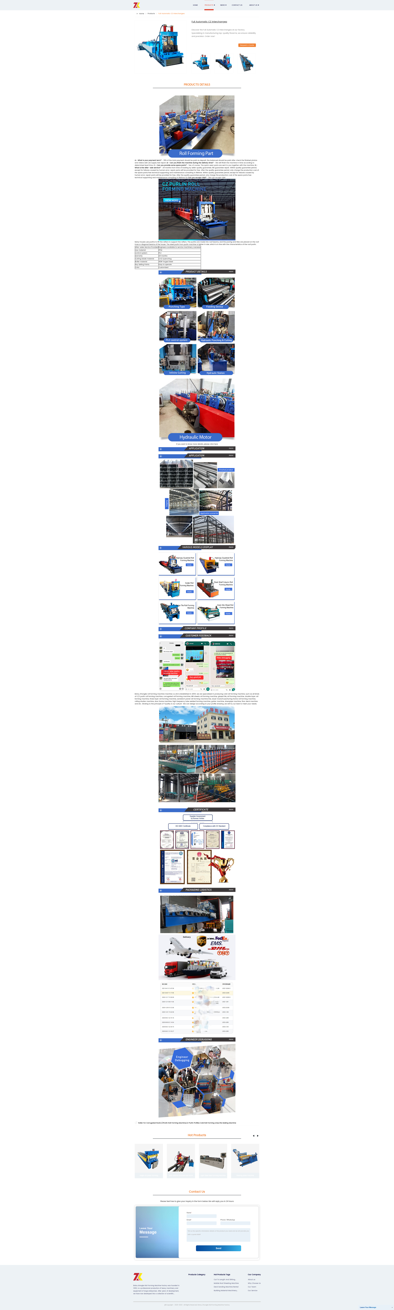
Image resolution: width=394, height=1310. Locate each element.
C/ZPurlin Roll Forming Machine (173, 1123)
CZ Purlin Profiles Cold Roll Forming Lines (202, 1123)
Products (209, 5)
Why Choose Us (254, 1283)
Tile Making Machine (227, 1123)
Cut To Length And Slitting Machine (224, 1279)
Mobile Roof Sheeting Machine (226, 1283)
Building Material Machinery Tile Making (225, 1290)
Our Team (252, 1287)
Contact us (237, 5)
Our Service (252, 1290)
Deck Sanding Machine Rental (226, 1287)
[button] (253, 1136)
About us (253, 5)
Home (195, 5)
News (222, 5)
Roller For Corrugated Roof (149, 1123)
